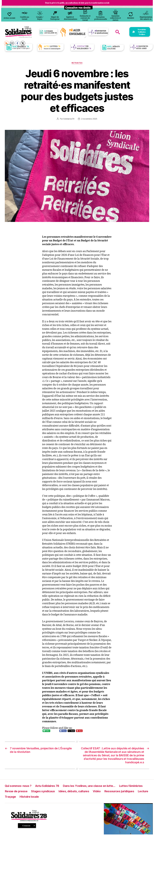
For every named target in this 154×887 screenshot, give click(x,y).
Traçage (10, 796)
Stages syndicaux (43, 791)
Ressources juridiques (119, 791)
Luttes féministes (131, 786)
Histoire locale (29, 796)
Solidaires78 (68, 119)
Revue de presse (16, 791)
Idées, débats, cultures (73, 791)
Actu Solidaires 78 (47, 786)
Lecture (143, 791)
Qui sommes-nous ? (18, 786)
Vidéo (97, 791)
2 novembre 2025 (89, 119)
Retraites (77, 63)
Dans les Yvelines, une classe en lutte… (89, 786)
